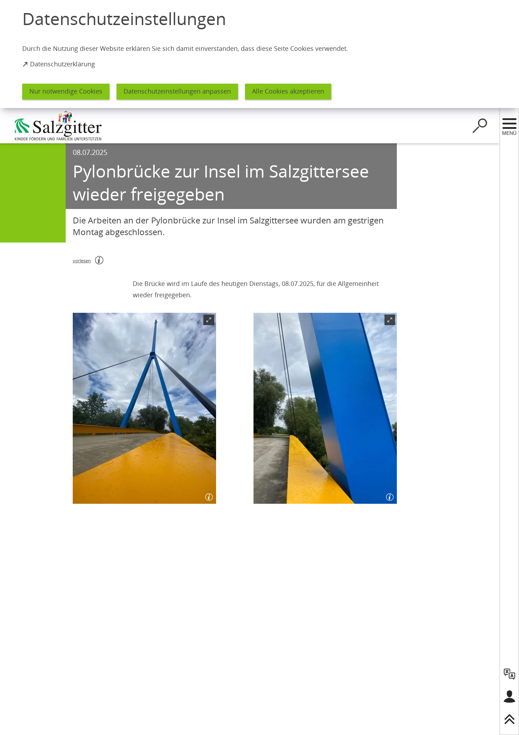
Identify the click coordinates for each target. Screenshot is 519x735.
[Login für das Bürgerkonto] (509, 696)
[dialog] (259, 54)
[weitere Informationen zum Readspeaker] (99, 260)
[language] (509, 674)
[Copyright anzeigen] (207, 495)
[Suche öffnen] (480, 126)
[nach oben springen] (509, 719)
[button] (144, 408)
